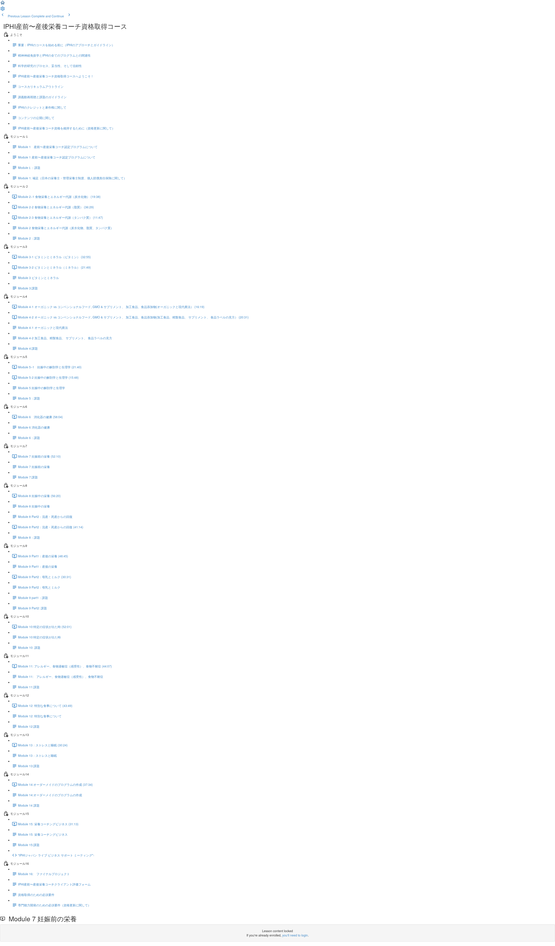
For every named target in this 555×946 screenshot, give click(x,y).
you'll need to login (295, 935)
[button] (2, 4)
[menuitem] (2, 10)
